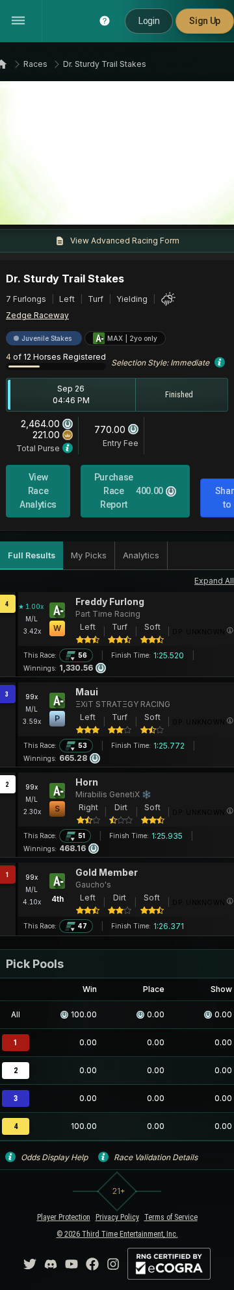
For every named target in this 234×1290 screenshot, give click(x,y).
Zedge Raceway (37, 315)
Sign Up (204, 21)
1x (48, 207)
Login (148, 21)
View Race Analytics (38, 491)
